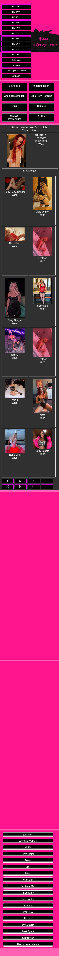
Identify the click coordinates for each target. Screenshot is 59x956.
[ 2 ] (20, 481)
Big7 (28, 866)
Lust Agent (28, 931)
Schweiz (16, 65)
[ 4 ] (46, 481)
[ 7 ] (33, 486)
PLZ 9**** (16, 55)
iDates (28, 860)
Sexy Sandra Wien (42, 452)
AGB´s (41, 116)
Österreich (16, 60)
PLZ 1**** (16, 12)
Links (14, 105)
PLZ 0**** (16, 7)
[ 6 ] (20, 486)
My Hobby (28, 899)
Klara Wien (42, 416)
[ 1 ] (7, 481)
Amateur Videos (28, 841)
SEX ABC (16, 76)
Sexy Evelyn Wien (42, 213)
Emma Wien (14, 356)
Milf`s (28, 847)
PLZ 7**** (16, 44)
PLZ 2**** (16, 17)
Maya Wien (15, 401)
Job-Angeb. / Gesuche (16, 71)
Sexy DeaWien (42, 307)
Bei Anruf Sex (28, 886)
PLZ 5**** (16, 33)
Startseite (14, 85)
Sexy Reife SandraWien (15, 193)
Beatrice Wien (42, 260)
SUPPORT (28, 834)
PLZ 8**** (16, 49)
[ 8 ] (46, 486)
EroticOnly (28, 892)
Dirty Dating (28, 853)
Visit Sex (28, 879)
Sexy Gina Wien (14, 245)
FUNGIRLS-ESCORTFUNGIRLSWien (41, 140)
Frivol (28, 873)
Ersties (28, 918)
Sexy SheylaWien (15, 322)
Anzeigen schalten (14, 95)
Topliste (41, 105)
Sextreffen (28, 937)
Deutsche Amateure (28, 944)
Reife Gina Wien (14, 456)
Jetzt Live (28, 912)
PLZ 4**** (16, 28)
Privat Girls (28, 924)
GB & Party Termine (41, 95)
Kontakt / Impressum (14, 118)
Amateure (28, 905)
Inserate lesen (41, 85)
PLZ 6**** (16, 39)
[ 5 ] (7, 486)
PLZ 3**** (16, 23)
